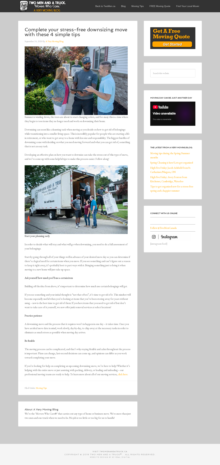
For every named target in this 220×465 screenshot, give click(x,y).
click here (123, 374)
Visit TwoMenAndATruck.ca (110, 451)
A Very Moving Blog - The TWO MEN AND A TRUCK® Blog (42, 6)
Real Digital (122, 457)
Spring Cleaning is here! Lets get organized (171, 162)
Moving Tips (41, 387)
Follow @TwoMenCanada (163, 228)
